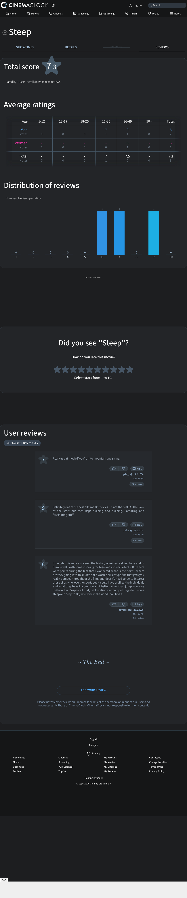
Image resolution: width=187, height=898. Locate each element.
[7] (106, 370)
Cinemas (58, 14)
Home (13, 14)
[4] (81, 370)
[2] (65, 370)
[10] (130, 370)
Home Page (19, 758)
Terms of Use (156, 767)
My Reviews (110, 771)
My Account (110, 758)
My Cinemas (110, 767)
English (94, 739)
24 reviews (137, 484)
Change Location (158, 762)
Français (93, 745)
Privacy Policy (156, 771)
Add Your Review (93, 690)
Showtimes (25, 47)
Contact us (155, 758)
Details (71, 47)
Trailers (133, 14)
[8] (114, 370)
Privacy (96, 753)
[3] (73, 370)
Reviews (162, 47)
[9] (122, 370)
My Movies (109, 762)
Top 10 (155, 14)
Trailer (116, 47)
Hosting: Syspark (94, 778)
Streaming (83, 14)
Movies (35, 14)
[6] (98, 370)
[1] (57, 370)
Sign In (137, 5)
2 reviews (137, 540)
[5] (89, 370)
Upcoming (109, 14)
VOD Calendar (65, 767)
